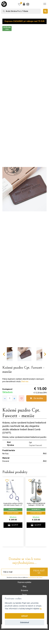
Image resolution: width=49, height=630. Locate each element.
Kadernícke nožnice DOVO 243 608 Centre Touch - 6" (13, 504)
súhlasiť (24, 616)
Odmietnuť (24, 622)
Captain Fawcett (35, 445)
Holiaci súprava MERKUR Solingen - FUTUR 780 (36, 504)
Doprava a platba (24, 582)
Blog (24, 586)
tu (40, 608)
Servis (24, 595)
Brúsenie (24, 590)
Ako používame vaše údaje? (35, 577)
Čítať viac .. (25, 381)
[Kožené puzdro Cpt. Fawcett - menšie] (24, 189)
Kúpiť (14, 525)
